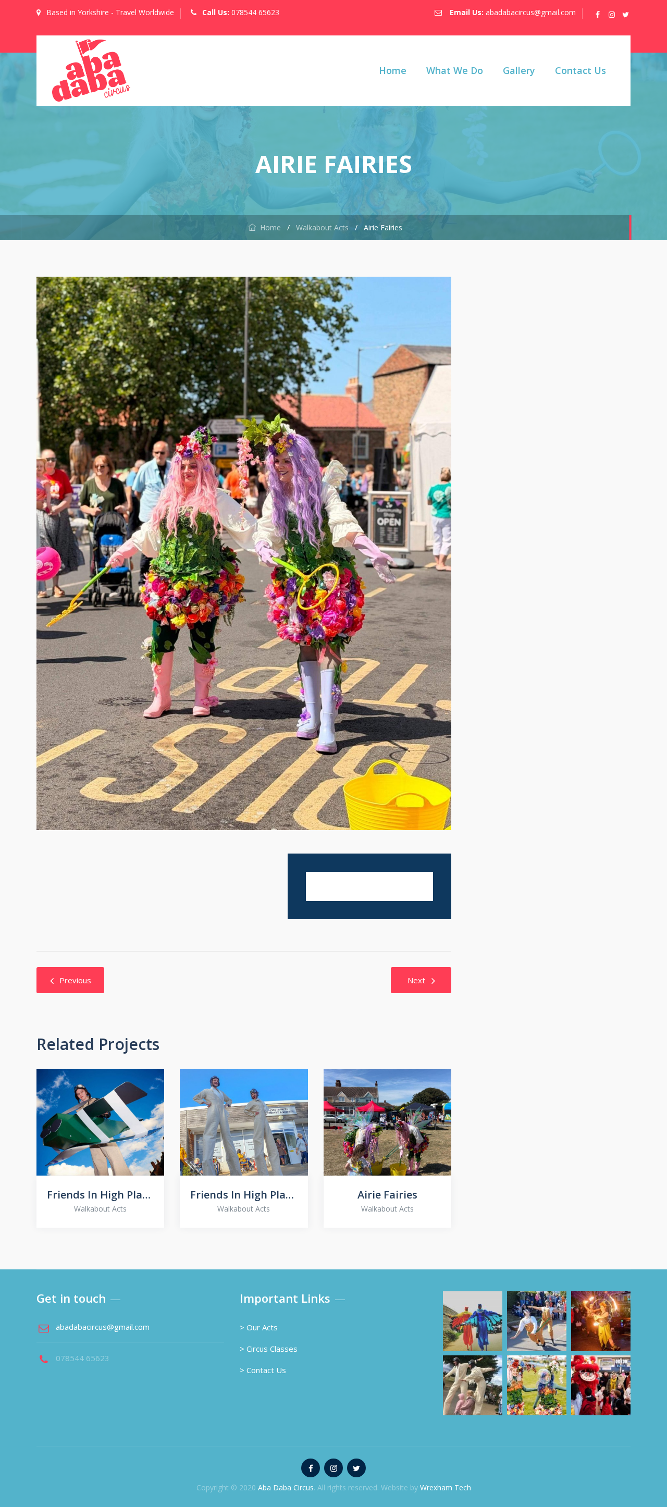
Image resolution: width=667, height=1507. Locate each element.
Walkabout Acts (100, 1209)
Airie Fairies (387, 1195)
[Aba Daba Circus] (91, 70)
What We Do (454, 70)
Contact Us (580, 70)
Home (392, 70)
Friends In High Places (100, 1195)
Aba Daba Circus (286, 1487)
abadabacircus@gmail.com (531, 12)
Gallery (519, 70)
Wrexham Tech (445, 1487)
